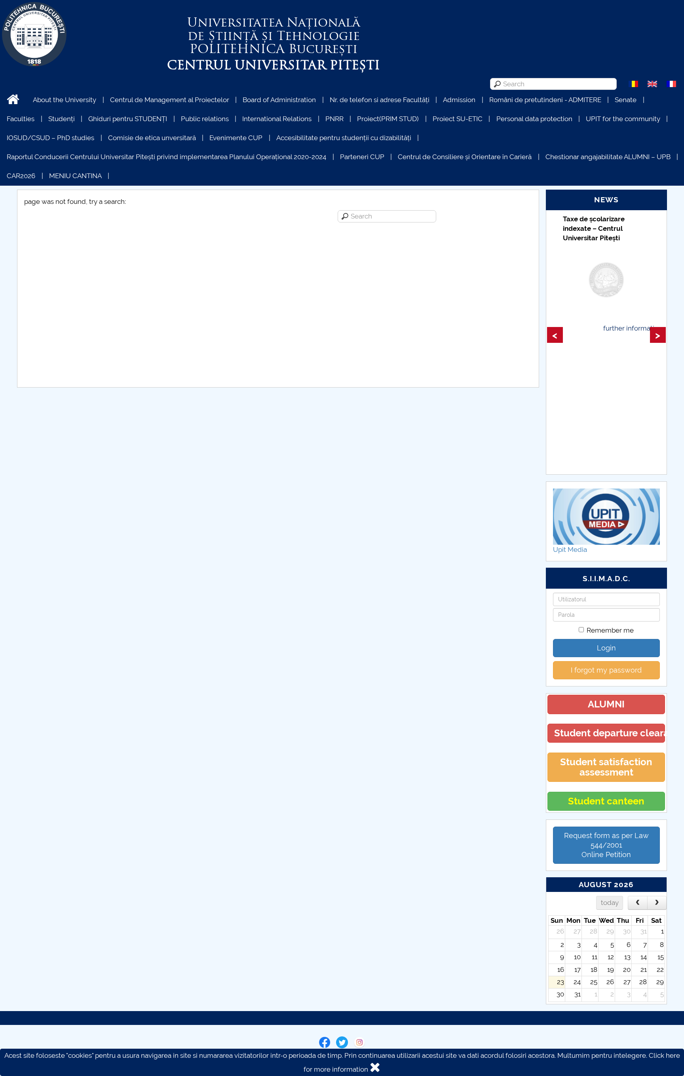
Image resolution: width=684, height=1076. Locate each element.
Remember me (610, 630)
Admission (459, 100)
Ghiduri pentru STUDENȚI (127, 119)
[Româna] (633, 83)
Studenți (61, 119)
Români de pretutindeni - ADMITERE (545, 100)
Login (606, 648)
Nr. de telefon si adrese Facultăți (379, 100)
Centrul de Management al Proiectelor (169, 100)
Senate (625, 100)
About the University (64, 100)
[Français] (671, 83)
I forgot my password (606, 670)
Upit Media (570, 549)
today (610, 903)
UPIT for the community (623, 119)
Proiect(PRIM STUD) (388, 119)
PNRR (334, 119)
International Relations (277, 119)
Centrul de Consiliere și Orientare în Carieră (465, 157)
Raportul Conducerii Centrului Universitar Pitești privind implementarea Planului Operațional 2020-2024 (166, 157)
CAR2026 (21, 176)
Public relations (205, 119)
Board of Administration (279, 100)
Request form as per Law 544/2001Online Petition (606, 845)
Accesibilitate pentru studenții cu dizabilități (343, 138)
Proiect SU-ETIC (458, 119)
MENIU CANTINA (75, 176)
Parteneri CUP (362, 157)
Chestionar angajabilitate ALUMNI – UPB (608, 157)
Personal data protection (534, 119)
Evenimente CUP (235, 138)
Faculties (20, 119)
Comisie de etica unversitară (152, 138)
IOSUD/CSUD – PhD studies (50, 138)
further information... (634, 328)
